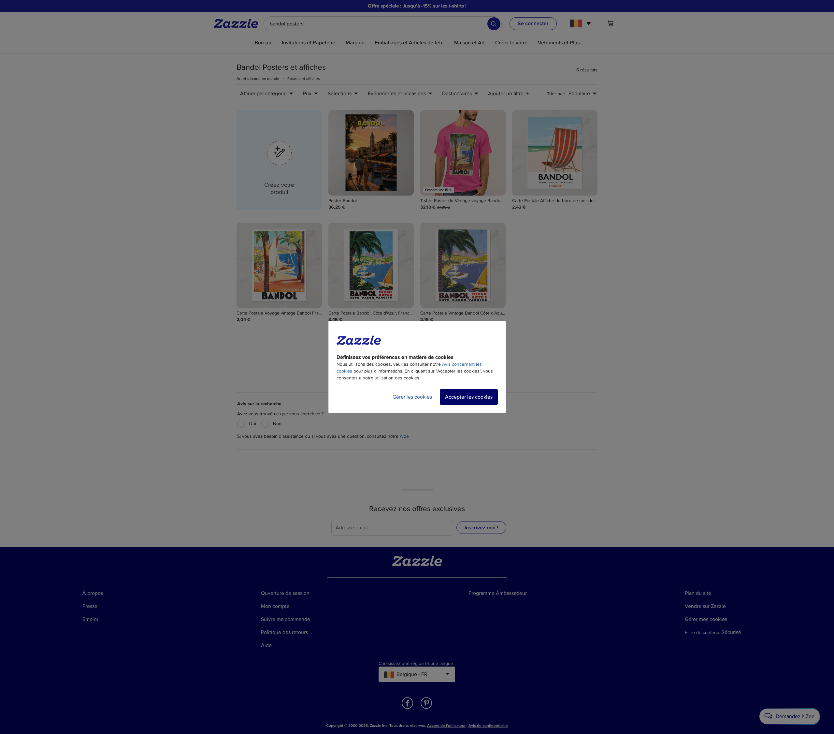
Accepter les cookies (469, 397)
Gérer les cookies (412, 397)
